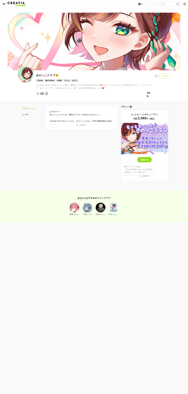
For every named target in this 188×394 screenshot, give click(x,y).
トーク (25, 114)
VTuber (40, 80)
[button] (140, 4)
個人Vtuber (49, 80)
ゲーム (67, 80)
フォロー (164, 76)
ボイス (74, 80)
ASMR (59, 80)
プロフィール (28, 108)
